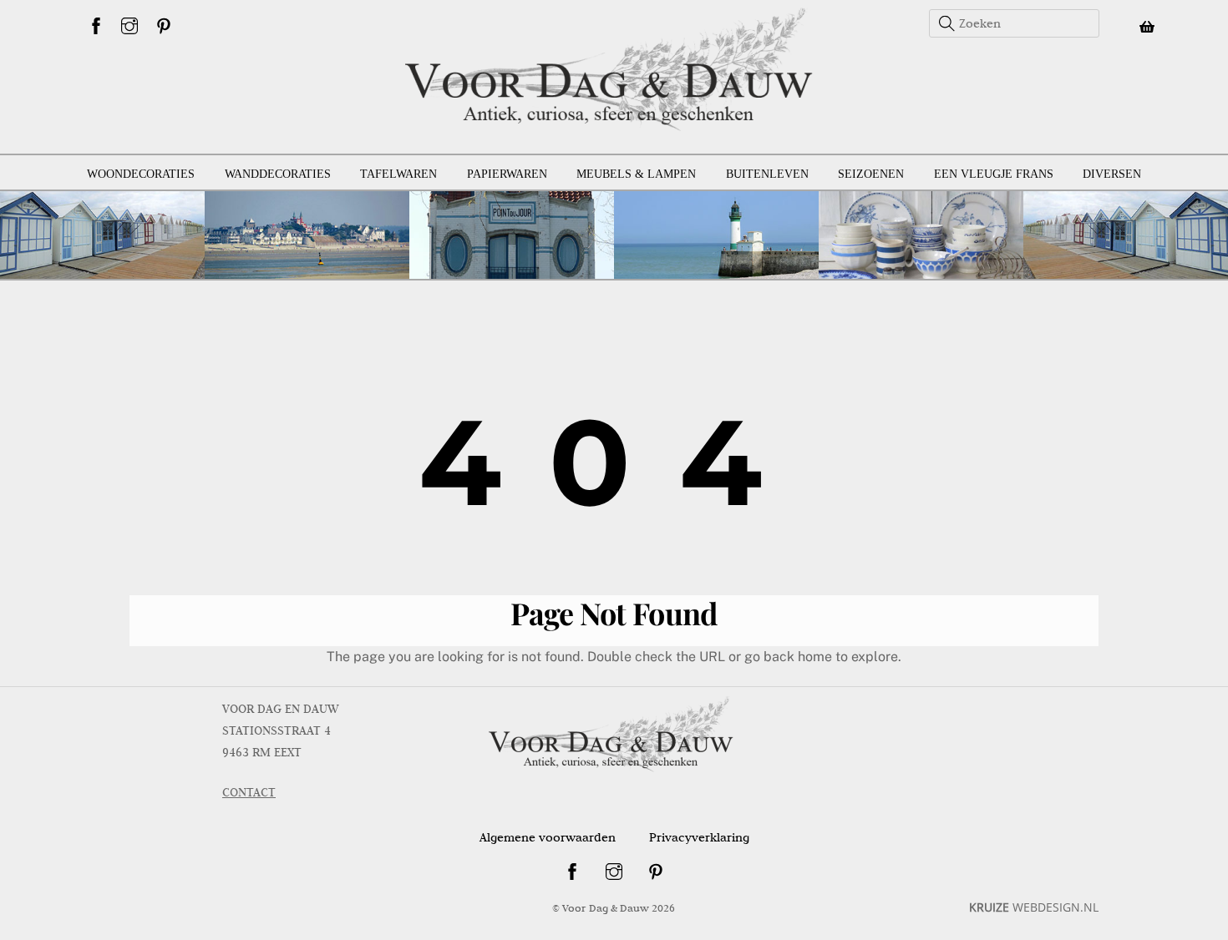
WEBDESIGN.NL (1034, 907)
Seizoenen (871, 174)
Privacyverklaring (699, 837)
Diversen (1112, 174)
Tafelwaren (398, 174)
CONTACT (249, 792)
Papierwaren (507, 174)
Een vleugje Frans (993, 174)
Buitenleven (767, 174)
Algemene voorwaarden (548, 837)
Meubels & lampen (636, 174)
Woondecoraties (141, 174)
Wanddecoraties (278, 174)
